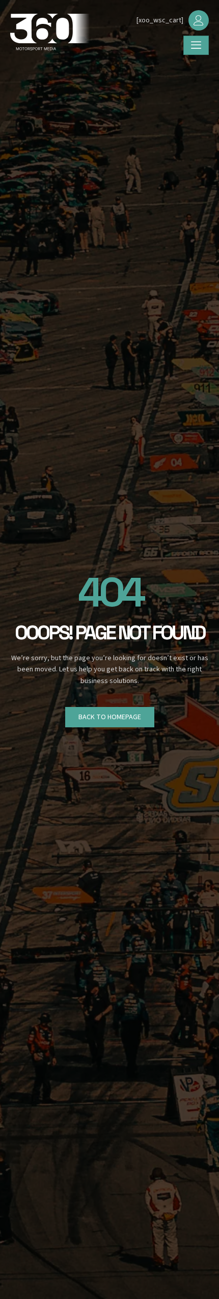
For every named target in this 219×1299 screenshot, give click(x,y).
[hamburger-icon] (196, 45)
